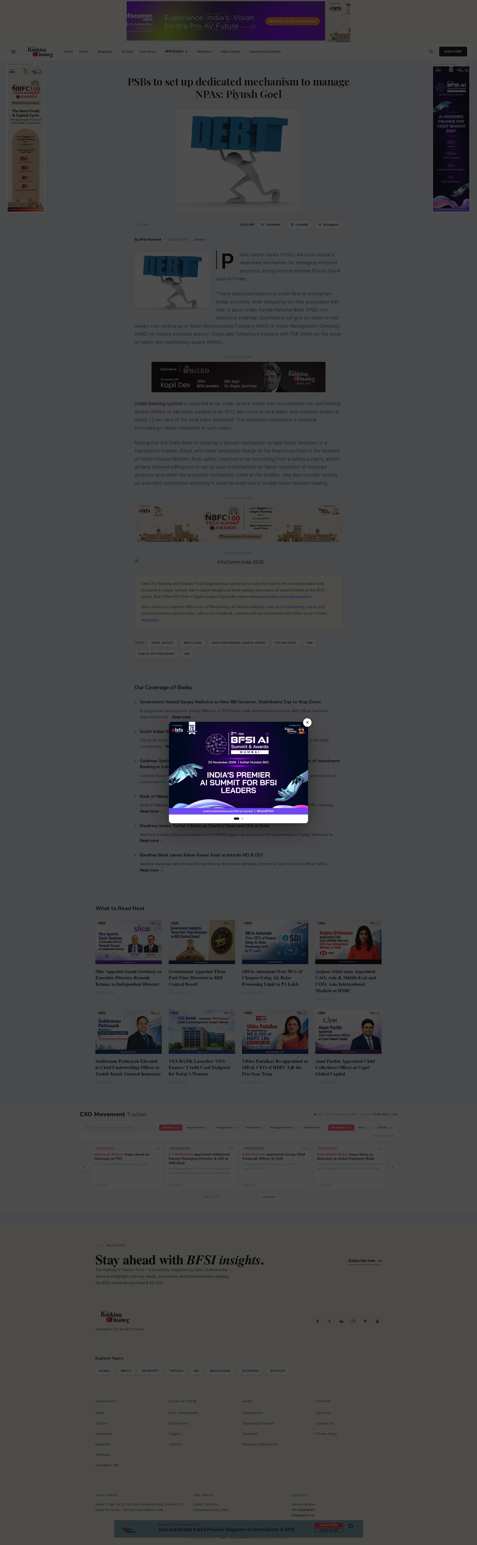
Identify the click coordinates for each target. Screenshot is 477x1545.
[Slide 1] (236, 818)
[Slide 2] (242, 818)
